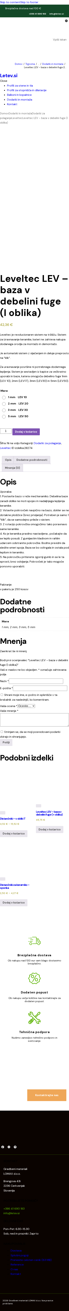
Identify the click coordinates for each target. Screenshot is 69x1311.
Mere (4, 391)
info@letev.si (56, 13)
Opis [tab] (8, 460)
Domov (18, 63)
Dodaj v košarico (26, 432)
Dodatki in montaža (52, 63)
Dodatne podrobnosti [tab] (31, 460)
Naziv (4, 681)
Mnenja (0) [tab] (12, 468)
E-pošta (6, 688)
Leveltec (17, 118)
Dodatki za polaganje (47, 443)
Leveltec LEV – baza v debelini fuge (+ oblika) (49, 813)
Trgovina (30, 63)
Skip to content (10, 2)
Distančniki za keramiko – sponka (14, 886)
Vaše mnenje (9, 711)
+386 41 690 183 (37, 13)
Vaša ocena (8, 706)
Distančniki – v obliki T (12, 818)
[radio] (14, 397)
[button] (64, 48)
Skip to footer (29, 2)
